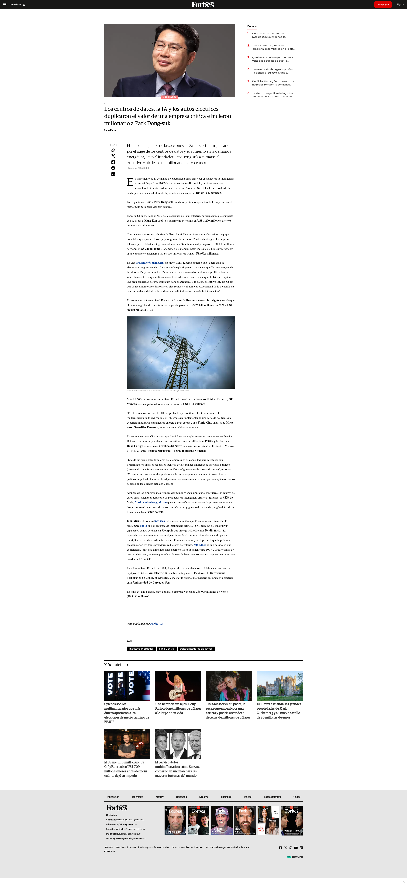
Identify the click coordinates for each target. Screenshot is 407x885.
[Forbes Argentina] (203, 4)
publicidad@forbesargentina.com (129, 820)
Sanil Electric (166, 648)
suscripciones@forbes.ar (129, 834)
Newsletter (121, 847)
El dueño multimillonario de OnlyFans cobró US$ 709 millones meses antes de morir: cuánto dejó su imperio (126, 769)
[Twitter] (113, 156)
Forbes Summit (272, 797)
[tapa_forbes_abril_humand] (198, 820)
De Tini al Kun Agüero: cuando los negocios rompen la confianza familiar (273, 83)
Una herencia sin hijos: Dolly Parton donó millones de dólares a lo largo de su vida (178, 709)
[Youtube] (296, 848)
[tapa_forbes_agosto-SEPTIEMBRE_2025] (291, 820)
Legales (200, 847)
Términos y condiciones (182, 847)
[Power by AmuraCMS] (295, 857)
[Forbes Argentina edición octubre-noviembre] (268, 820)
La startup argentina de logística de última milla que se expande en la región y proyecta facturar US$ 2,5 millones (272, 95)
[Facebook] (113, 162)
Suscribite (383, 4)
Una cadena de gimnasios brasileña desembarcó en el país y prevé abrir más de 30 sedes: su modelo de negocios (273, 47)
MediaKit (109, 847)
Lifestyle (203, 797)
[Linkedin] (113, 174)
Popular (252, 26)
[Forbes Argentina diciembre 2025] (245, 820)
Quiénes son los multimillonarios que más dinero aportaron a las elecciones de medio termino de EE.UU (126, 713)
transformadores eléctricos (196, 648)
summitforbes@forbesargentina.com (129, 829)
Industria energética (141, 648)
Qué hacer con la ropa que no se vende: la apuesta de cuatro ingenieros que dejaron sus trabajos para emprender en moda (272, 59)
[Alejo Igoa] (221, 820)
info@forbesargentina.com (125, 825)
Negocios (181, 797)
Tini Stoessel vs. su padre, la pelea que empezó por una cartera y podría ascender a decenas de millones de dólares (228, 711)
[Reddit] (113, 168)
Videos (248, 797)
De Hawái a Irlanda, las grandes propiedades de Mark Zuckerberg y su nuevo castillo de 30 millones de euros (279, 711)
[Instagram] (290, 848)
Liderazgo (137, 797)
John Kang (110, 130)
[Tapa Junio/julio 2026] (175, 820)
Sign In (400, 4)
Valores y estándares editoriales (154, 847)
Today (296, 797)
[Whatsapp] (113, 150)
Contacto (133, 847)
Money (159, 797)
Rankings (226, 797)
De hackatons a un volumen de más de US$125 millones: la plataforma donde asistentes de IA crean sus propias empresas (273, 35)
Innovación (113, 797)
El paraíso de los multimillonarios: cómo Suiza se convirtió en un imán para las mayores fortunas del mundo (177, 769)
